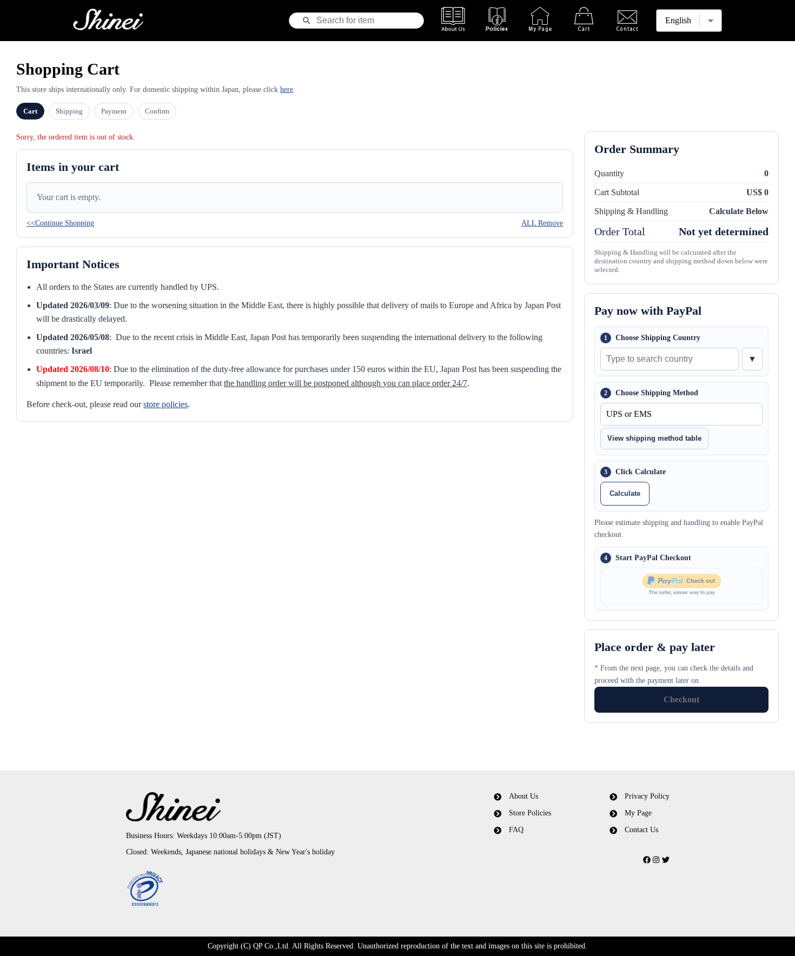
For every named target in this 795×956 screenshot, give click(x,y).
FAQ (516, 830)
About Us (523, 796)
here (286, 89)
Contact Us (641, 830)
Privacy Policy (647, 796)
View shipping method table (654, 438)
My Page (638, 813)
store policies (165, 404)
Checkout (681, 699)
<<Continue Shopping (60, 223)
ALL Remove (542, 223)
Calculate (625, 493)
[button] (269, 889)
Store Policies (530, 813)
